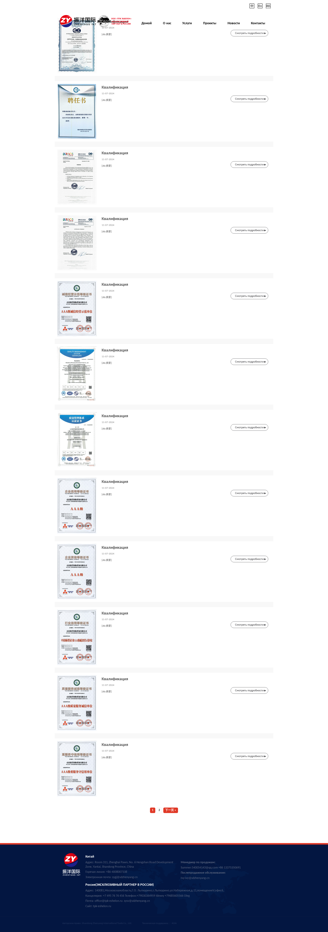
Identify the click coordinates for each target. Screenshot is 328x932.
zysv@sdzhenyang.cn (137, 901)
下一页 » (170, 810)
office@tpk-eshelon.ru (108, 901)
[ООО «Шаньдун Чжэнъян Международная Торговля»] (94, 20)
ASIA (174, 923)
